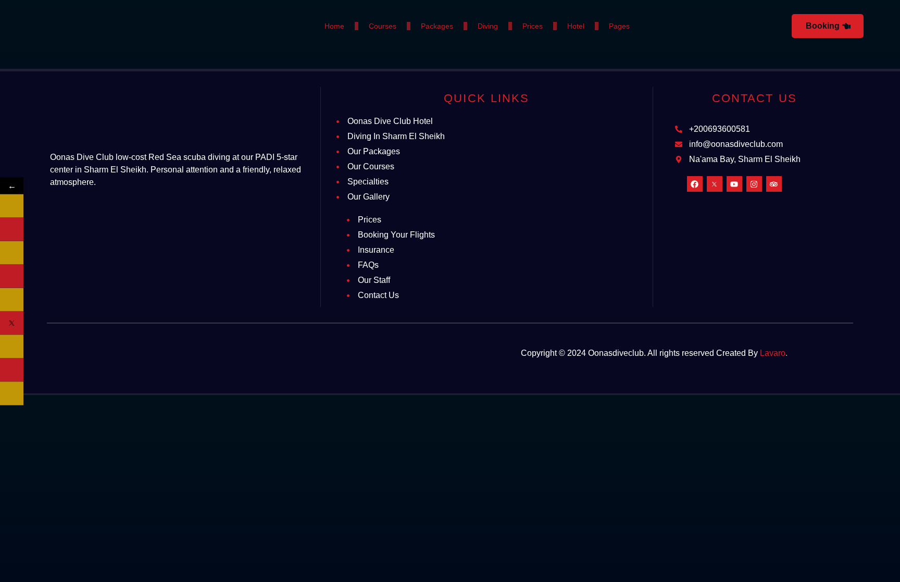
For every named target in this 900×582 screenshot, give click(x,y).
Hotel (575, 26)
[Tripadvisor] (774, 184)
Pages (619, 26)
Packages (437, 26)
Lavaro (772, 353)
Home (334, 26)
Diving (488, 26)
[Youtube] (734, 184)
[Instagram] (754, 184)
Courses (382, 26)
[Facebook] (695, 184)
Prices (532, 26)
